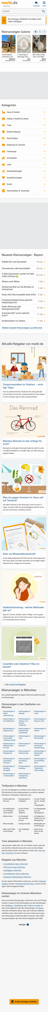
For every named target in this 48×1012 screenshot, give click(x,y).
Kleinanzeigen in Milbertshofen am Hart (9, 746)
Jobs (9, 164)
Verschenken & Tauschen (18, 191)
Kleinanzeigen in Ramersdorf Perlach (40, 753)
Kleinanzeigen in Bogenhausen (9, 730)
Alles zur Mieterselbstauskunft (19, 553)
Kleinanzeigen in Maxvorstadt (40, 737)
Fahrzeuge (11, 151)
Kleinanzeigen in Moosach (24, 745)
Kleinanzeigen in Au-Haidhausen (9, 720)
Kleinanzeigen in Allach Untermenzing (9, 713)
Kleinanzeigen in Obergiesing (9, 752)
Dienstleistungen (14, 171)
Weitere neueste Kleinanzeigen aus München (22, 328)
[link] (9, 48)
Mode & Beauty (13, 132)
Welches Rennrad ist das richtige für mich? (22, 442)
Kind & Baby (12, 138)
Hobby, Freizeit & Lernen (17, 118)
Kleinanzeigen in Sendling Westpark (9, 768)
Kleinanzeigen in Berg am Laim (40, 720)
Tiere (9, 125)
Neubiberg (8, 905)
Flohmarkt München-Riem (24, 884)
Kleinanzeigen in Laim (24, 737)
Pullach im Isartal (34, 905)
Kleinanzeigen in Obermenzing (24, 752)
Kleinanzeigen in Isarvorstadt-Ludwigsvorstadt (9, 738)
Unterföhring (18, 905)
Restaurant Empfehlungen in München (17, 877)
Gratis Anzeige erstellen (26, 1001)
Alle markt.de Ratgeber (15, 684)
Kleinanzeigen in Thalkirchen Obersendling (40, 768)
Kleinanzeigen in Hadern (40, 730)
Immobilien (12, 158)
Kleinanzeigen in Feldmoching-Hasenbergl (24, 731)
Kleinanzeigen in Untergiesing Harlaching (24, 776)
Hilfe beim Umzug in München (14, 867)
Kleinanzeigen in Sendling (24, 767)
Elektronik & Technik (16, 145)
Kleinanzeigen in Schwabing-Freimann (9, 761)
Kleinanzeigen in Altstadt (24, 712)
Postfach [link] (36, 6)
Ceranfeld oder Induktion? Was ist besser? (21, 665)
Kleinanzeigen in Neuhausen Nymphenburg (40, 746)
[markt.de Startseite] (9, 2)
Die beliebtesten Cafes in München (16, 874)
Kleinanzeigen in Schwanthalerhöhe (40, 761)
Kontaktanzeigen (14, 177)
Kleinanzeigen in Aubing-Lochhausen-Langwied (24, 722)
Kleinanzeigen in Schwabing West (24, 761)
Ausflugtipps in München (12, 870)
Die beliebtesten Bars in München (15, 864)
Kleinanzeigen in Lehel (40, 712)
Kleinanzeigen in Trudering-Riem (9, 775)
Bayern (40, 908)
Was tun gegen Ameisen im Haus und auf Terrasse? (23, 499)
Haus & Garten (13, 112)
